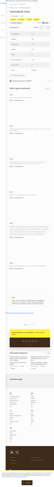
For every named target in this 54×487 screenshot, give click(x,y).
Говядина (12, 417)
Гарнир (11, 432)
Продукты (3, 22)
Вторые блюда (13, 430)
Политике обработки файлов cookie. (20, 476)
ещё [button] (10, 406)
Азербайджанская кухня (15, 396)
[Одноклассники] (47, 23)
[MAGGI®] (3, 4)
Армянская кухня (13, 404)
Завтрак (32, 415)
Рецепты (3, 15)
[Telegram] (45, 23)
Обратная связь (36, 457)
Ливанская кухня (25, 7)
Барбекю (33, 398)
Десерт (11, 436)
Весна (32, 404)
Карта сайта (14, 463)
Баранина (12, 413)
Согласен (28, 482)
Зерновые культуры (14, 421)
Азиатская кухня (13, 398)
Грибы (11, 419)
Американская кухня (14, 400)
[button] (25, 324)
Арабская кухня (13, 402)
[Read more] (19, 362)
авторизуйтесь (30, 332)
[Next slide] (48, 353)
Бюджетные (33, 402)
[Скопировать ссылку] (49, 23)
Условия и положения (37, 460)
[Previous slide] (46, 353)
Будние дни (33, 400)
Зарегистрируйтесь (17, 332)
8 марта (32, 396)
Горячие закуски (13, 434)
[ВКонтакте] (43, 23)
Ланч (16, 7)
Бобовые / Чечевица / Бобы (15, 415)
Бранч (32, 413)
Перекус (32, 421)
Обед (11, 7)
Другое (11, 438)
